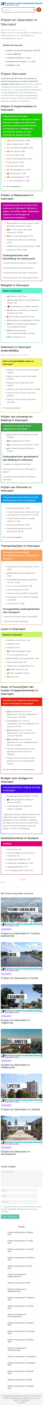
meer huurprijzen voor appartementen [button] (20, 769)
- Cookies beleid (27, 1398)
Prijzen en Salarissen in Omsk (19, 978)
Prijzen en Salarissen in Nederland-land (17, 1290)
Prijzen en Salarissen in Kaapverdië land (17, 1275)
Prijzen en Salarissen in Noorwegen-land (17, 1315)
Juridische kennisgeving (12, 1398)
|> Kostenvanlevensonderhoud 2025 (15, 1396)
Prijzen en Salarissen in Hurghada (21, 1357)
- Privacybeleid (23, 1400)
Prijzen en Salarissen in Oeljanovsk (15, 1066)
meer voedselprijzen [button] (13, 186)
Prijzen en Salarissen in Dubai (20, 1380)
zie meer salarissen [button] (13, 408)
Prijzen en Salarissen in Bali (19, 1283)
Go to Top (20, 1402)
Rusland (6, 929)
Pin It (3, 882)
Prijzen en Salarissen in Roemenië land (17, 1349)
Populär (21, 1227)
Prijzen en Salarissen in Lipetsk (20, 1109)
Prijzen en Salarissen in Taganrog (15, 1021)
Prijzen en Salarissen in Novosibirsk (15, 1153)
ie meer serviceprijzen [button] (14, 537)
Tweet (23, 880)
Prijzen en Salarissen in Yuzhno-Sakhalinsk (21, 934)
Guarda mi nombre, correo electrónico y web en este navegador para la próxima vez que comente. (21, 1209)
